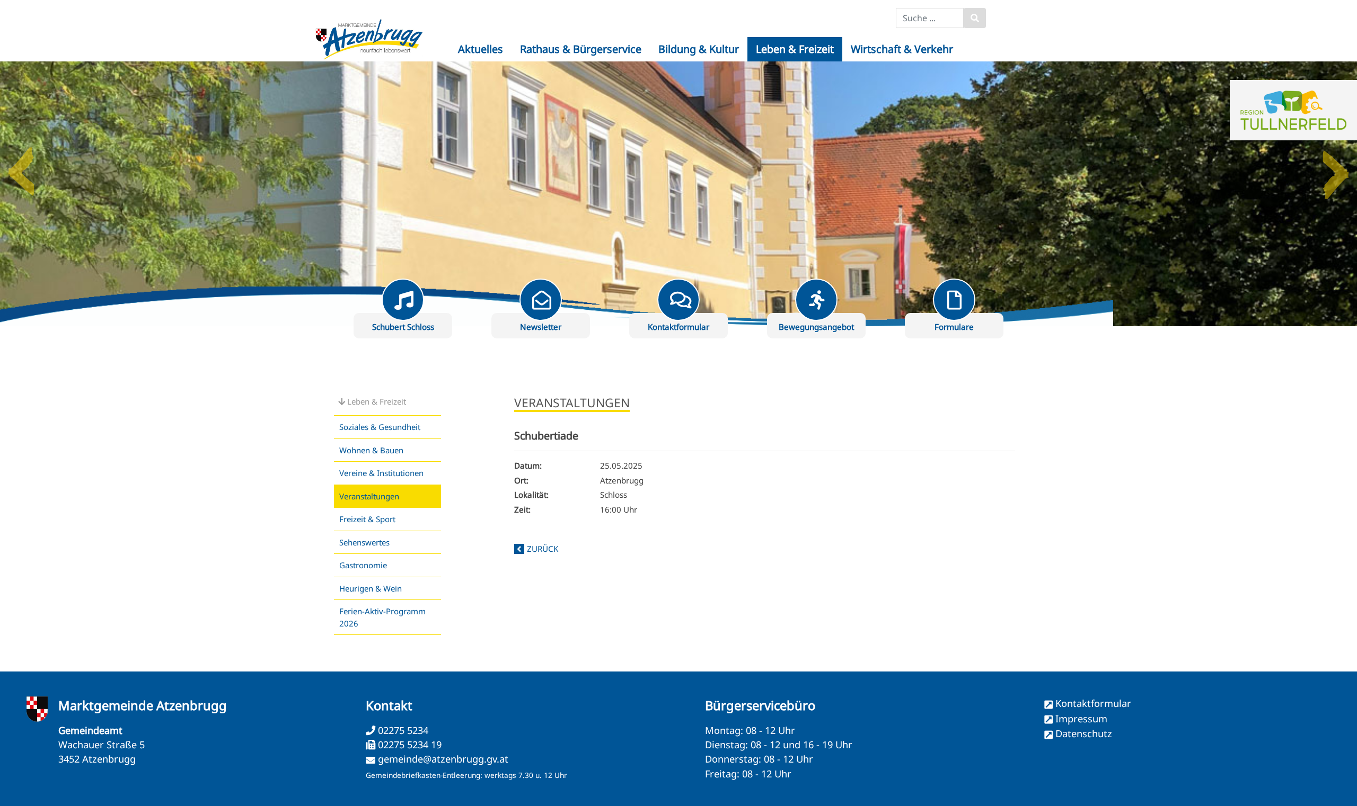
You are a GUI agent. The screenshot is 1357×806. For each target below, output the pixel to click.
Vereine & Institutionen (381, 473)
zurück (542, 548)
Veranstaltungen (369, 496)
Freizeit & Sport (367, 519)
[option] (678, 193)
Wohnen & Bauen (371, 450)
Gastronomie (363, 565)
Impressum (1081, 718)
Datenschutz (1083, 733)
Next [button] (1336, 167)
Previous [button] (21, 167)
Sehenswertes (364, 542)
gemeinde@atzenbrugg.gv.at (443, 759)
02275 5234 (401, 730)
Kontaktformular (1093, 703)
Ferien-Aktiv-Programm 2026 (382, 617)
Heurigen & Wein (370, 588)
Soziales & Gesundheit (379, 427)
